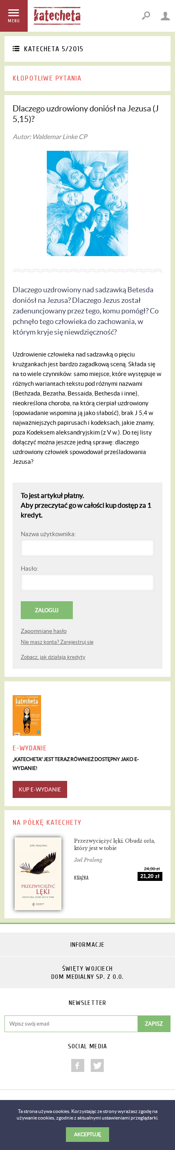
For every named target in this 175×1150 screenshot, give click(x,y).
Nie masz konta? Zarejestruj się (57, 642)
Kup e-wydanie (40, 790)
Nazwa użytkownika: (48, 533)
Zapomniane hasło (44, 631)
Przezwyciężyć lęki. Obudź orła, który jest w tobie (114, 844)
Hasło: (29, 568)
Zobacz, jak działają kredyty (53, 657)
